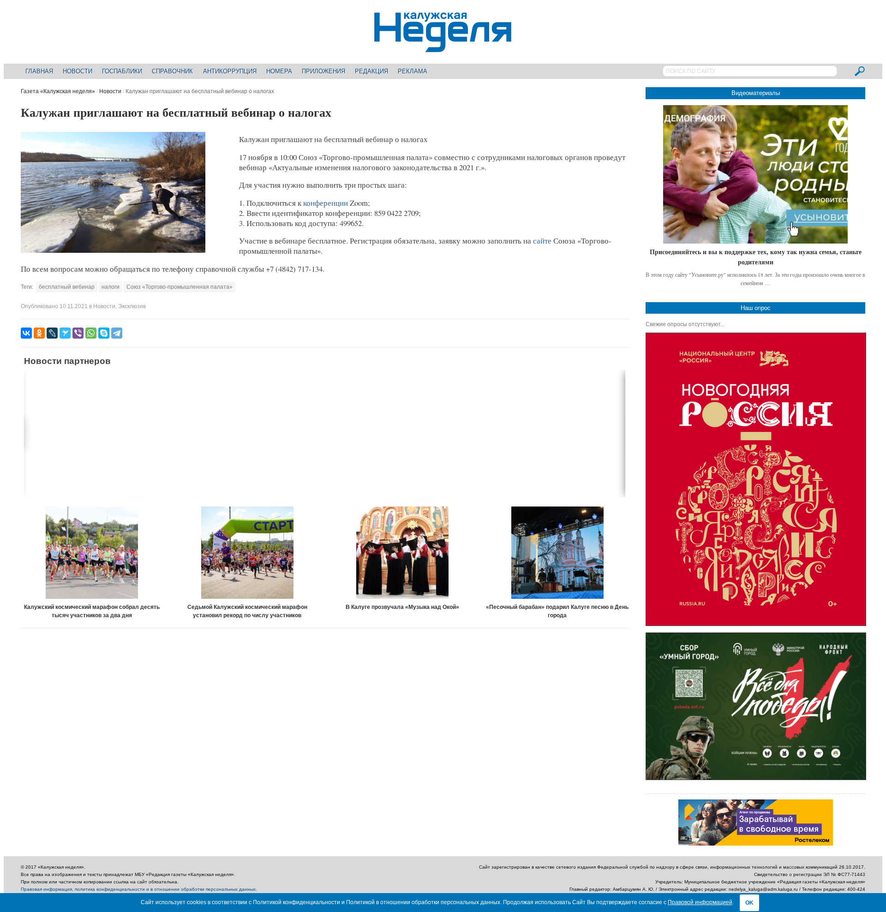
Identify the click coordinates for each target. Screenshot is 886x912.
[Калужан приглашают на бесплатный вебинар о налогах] (113, 251)
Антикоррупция (230, 71)
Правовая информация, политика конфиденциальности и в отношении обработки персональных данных (138, 889)
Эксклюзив (132, 306)
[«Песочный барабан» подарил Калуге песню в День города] (557, 553)
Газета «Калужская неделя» (58, 91)
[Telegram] (116, 333)
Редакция (371, 71)
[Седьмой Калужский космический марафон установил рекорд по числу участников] (247, 553)
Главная (39, 71)
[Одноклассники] (39, 333)
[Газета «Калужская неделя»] (443, 46)
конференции (325, 202)
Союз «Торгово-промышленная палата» (179, 287)
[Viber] (78, 333)
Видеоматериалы (755, 92)
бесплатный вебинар (67, 287)
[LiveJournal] (52, 333)
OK (749, 903)
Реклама (412, 71)
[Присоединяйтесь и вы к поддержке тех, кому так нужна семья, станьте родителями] (755, 174)
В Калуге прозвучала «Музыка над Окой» (402, 607)
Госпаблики (122, 71)
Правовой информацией (700, 902)
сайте (542, 240)
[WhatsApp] (90, 333)
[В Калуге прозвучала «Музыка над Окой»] (402, 553)
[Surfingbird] (65, 333)
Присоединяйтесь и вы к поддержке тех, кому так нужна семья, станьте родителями (756, 257)
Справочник (172, 71)
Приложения (323, 71)
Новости (77, 71)
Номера (279, 71)
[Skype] (103, 333)
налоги (111, 287)
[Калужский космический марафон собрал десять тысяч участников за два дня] (92, 553)
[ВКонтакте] (26, 333)
